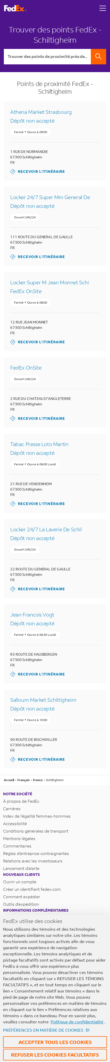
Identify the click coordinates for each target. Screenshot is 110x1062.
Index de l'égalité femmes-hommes (37, 816)
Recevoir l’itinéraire (37, 171)
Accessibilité (15, 823)
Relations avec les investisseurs (32, 860)
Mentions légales (19, 838)
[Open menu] (103, 8)
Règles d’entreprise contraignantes (36, 853)
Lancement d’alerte (21, 868)
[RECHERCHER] (98, 56)
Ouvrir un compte (19, 881)
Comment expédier (21, 896)
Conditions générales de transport (35, 831)
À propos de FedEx (21, 801)
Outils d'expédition (21, 904)
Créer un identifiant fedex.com (32, 889)
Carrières (11, 808)
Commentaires (17, 846)
